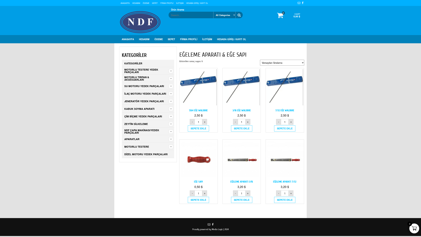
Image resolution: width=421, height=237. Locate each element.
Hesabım (136, 3)
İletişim (180, 3)
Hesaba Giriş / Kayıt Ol (197, 3)
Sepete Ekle (198, 128)
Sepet (155, 3)
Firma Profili (166, 3)
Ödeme (146, 3)
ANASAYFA (125, 3)
